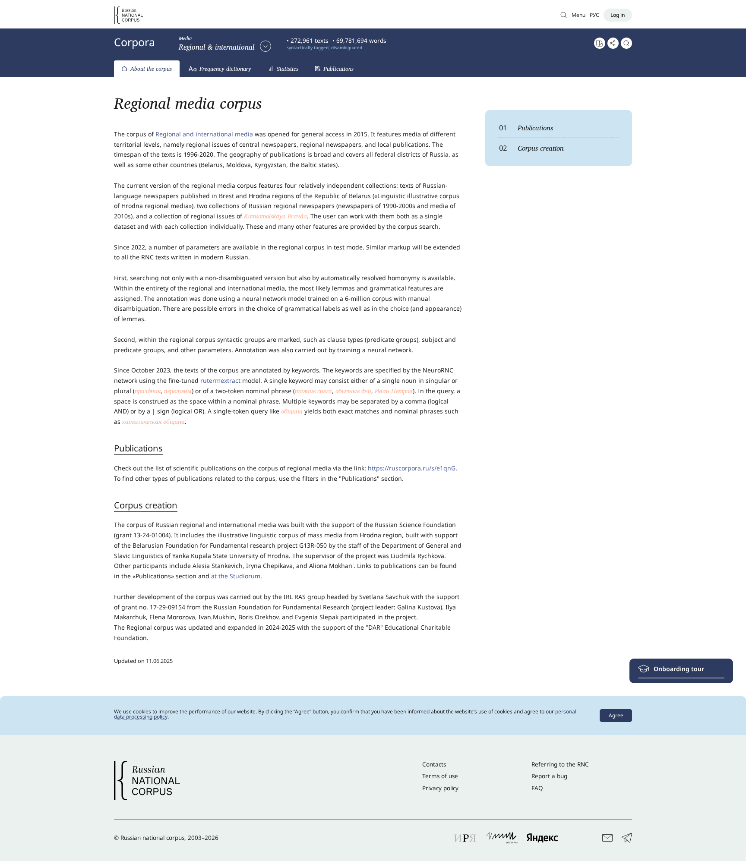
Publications (338, 68)
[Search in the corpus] (626, 43)
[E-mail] (607, 838)
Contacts (434, 764)
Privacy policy (440, 788)
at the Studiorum (235, 576)
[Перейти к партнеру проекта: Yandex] (542, 838)
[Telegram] (627, 838)
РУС (594, 15)
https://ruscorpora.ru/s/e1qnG (411, 468)
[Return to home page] (128, 15)
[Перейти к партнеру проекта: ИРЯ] (465, 838)
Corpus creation (531, 148)
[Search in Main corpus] (563, 15)
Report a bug (549, 776)
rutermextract (220, 380)
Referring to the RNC (560, 764)
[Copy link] (613, 43)
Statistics (287, 68)
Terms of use (440, 776)
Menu (578, 15)
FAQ (537, 788)
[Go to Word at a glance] (599, 43)
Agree (616, 715)
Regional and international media (204, 134)
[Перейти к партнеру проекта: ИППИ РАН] (502, 838)
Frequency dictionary (225, 68)
